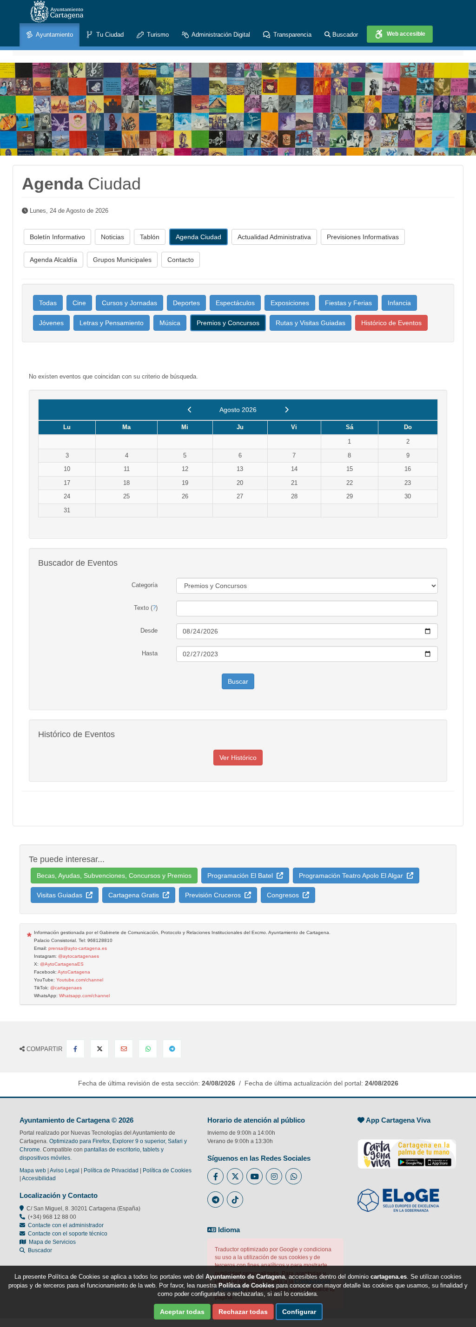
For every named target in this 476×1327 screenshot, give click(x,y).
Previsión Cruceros (215, 895)
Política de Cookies (167, 1170)
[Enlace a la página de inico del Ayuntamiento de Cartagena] (57, 11)
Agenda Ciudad (198, 237)
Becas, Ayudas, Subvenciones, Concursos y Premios (114, 875)
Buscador (344, 34)
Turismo (157, 34)
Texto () (146, 607)
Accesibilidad (39, 1178)
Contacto (180, 259)
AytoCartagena (74, 971)
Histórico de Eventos (391, 323)
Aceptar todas (182, 1311)
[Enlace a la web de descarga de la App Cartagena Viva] (406, 1149)
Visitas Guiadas (61, 895)
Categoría (145, 585)
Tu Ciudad (109, 34)
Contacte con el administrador (66, 1225)
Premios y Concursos (228, 323)
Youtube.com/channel (79, 979)
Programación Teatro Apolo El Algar (353, 875)
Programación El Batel (242, 875)
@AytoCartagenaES (62, 964)
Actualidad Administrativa (274, 237)
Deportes (186, 303)
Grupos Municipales (122, 259)
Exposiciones (290, 303)
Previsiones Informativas (363, 237)
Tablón (149, 237)
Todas (48, 303)
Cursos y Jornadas (129, 303)
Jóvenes (51, 323)
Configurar (299, 1311)
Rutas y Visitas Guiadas (310, 323)
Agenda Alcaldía (53, 259)
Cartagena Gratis (135, 895)
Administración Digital (220, 34)
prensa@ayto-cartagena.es (77, 948)
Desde (149, 630)
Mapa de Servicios (51, 1242)
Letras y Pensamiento (111, 323)
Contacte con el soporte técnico (67, 1233)
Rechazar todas (243, 1311)
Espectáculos (235, 303)
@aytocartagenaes (78, 956)
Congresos (285, 895)
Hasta (150, 653)
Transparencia (291, 34)
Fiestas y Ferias (348, 303)
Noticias (112, 237)
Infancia (399, 303)
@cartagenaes (66, 987)
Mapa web (33, 1170)
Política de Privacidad (111, 1170)
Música (169, 323)
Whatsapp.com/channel (84, 995)
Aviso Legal (64, 1170)
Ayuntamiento (53, 34)
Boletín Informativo (57, 237)
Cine (79, 303)
